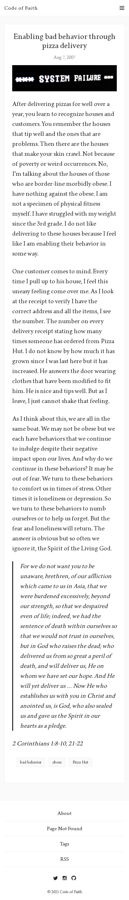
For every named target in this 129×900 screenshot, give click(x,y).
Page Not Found (64, 828)
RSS (64, 859)
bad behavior (30, 762)
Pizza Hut (80, 762)
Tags (64, 844)
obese (57, 762)
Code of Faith (21, 8)
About (64, 813)
